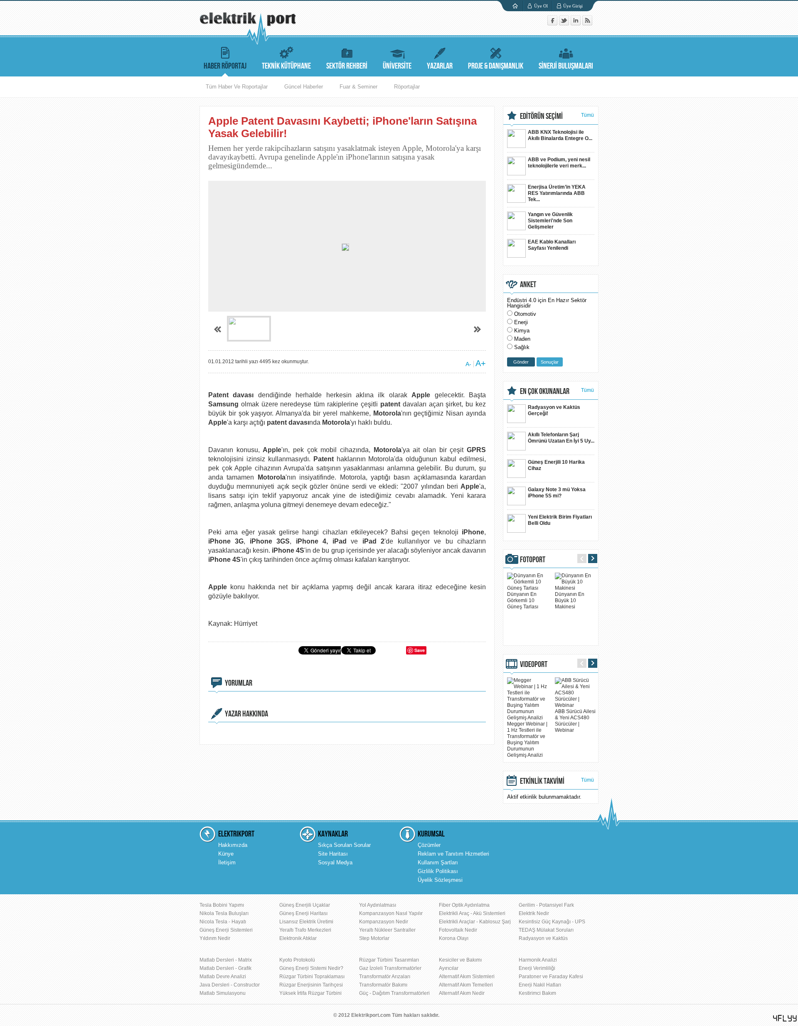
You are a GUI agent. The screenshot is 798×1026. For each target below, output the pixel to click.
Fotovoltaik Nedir (458, 930)
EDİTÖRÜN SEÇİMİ (541, 116)
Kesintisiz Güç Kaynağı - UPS (552, 921)
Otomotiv (525, 314)
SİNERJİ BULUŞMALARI (566, 66)
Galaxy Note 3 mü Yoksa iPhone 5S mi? (557, 493)
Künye (226, 853)
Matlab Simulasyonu (223, 993)
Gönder (521, 361)
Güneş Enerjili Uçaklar (304, 905)
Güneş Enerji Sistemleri (226, 930)
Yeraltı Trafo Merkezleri (305, 930)
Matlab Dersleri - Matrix (226, 959)
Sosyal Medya (335, 862)
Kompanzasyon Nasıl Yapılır (391, 913)
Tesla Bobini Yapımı (222, 905)
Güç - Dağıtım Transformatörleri (394, 993)
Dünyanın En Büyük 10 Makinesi (569, 600)
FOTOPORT (532, 560)
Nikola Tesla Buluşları (224, 913)
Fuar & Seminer (358, 87)
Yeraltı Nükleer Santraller (387, 930)
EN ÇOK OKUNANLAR (544, 391)
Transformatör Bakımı (383, 984)
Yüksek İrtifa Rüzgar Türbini (310, 993)
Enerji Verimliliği (537, 968)
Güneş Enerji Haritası (303, 913)
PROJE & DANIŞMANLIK (495, 66)
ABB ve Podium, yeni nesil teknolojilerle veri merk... (559, 163)
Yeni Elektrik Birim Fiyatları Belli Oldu (560, 520)
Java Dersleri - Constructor (230, 984)
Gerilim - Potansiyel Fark (546, 905)
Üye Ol (541, 5)
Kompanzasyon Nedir (383, 921)
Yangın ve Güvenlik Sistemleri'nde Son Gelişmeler (550, 221)
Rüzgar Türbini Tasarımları (389, 959)
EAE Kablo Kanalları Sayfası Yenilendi (552, 245)
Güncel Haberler (303, 87)
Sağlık (522, 347)
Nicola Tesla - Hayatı (223, 921)
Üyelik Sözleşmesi (440, 880)
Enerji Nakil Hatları (540, 984)
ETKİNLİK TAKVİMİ (542, 781)
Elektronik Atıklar (298, 938)
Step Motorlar (374, 938)
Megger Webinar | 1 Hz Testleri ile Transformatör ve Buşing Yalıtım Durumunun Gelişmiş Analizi (527, 739)
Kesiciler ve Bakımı (460, 959)
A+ (480, 363)
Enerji (521, 322)
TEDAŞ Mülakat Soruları (546, 930)
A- (468, 364)
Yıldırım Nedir (215, 938)
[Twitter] (565, 23)
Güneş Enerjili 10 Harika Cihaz (556, 465)
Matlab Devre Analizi (223, 976)
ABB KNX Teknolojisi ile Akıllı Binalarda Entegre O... (560, 135)
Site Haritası (333, 853)
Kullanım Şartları (438, 862)
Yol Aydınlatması (377, 905)
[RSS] (587, 23)
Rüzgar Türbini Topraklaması (312, 976)
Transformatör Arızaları (384, 976)
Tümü (587, 115)
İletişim (227, 862)
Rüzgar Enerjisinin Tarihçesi (311, 984)
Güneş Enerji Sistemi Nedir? (311, 968)
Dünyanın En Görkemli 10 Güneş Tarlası (522, 600)
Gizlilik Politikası (438, 871)
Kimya (522, 330)
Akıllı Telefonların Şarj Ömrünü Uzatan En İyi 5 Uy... (561, 438)
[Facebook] (553, 23)
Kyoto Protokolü (297, 959)
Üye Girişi (573, 5)
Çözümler (429, 845)
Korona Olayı (453, 938)
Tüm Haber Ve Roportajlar (237, 87)
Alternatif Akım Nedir (462, 993)
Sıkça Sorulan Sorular (344, 845)
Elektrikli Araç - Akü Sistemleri (472, 913)
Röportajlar (407, 87)
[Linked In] (576, 23)
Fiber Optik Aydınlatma (464, 905)
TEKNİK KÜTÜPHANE (286, 66)
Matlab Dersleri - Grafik (225, 968)
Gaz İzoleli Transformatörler (390, 968)
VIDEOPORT (533, 664)
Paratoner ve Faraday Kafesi (551, 976)
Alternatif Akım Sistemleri (467, 976)
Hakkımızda (232, 845)
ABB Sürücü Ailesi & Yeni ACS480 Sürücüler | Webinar (575, 721)
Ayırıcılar (448, 968)
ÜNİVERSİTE (397, 66)
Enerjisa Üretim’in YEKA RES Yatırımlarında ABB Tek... (557, 193)
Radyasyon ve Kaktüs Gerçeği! (554, 410)
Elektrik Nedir (534, 913)
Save (419, 650)
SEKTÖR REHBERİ (346, 66)
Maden (522, 339)
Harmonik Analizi (538, 959)
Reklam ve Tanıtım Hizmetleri (453, 853)
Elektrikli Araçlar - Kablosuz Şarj (475, 921)
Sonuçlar (550, 361)
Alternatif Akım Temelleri (466, 984)
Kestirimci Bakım (537, 993)
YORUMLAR (238, 683)
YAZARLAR (440, 66)
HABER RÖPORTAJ (225, 66)
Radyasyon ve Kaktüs (543, 938)
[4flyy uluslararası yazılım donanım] (785, 1018)
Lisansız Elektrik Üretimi (306, 921)
